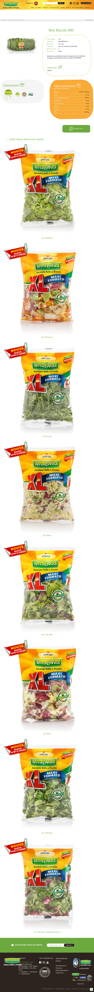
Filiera (62, 7)
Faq (73, 7)
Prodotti (45, 7)
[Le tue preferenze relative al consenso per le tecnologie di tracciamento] (91, 989)
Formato (11, 20)
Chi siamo (38, 7)
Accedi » (58, 961)
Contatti (87, 7)
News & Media (79, 7)
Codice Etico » (60, 973)
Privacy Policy (75, 988)
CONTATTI (21, 958)
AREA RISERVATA (61, 958)
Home (32, 7)
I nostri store (54, 7)
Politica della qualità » (62, 970)
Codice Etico (68, 988)
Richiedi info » (78, 128)
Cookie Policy (82, 988)
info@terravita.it (26, 974)
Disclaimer (88, 988)
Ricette (68, 7)
